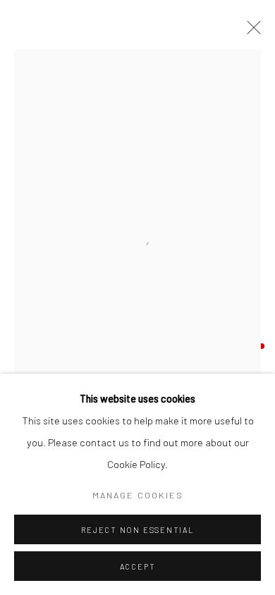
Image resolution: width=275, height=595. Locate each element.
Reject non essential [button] (137, 529)
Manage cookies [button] (137, 495)
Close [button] (250, 31)
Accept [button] (138, 566)
